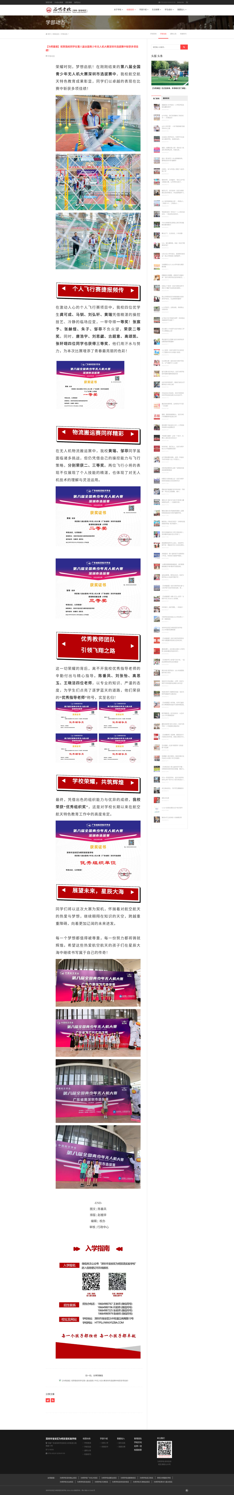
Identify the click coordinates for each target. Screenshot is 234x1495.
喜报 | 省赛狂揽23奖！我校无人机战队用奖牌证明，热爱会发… (173, 149)
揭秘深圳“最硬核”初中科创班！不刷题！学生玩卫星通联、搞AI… (173, 490)
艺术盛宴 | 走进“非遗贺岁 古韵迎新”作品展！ (172, 746)
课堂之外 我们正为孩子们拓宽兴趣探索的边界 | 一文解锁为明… (173, 501)
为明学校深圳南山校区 (68, 1478)
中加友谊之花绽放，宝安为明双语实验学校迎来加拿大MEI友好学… (173, 394)
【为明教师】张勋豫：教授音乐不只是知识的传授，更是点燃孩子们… (173, 736)
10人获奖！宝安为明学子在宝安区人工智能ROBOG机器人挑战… (173, 351)
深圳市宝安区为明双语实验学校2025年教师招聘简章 (172, 629)
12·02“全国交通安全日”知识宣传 (172, 808)
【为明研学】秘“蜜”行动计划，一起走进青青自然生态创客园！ (173, 661)
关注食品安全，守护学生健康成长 (173, 788)
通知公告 (173, 34)
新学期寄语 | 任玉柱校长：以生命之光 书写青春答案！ (173, 714)
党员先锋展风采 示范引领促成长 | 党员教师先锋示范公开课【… (173, 533)
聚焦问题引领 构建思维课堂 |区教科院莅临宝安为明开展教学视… (173, 512)
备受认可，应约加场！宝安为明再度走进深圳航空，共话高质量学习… (173, 192)
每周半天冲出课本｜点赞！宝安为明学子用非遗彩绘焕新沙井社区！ (173, 682)
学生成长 (168, 10)
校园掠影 (138, 1450)
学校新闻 (153, 34)
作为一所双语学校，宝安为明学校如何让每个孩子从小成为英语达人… (173, 779)
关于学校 (118, 10)
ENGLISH (180, 2)
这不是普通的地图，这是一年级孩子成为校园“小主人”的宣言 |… (173, 458)
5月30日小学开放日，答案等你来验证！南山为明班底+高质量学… (173, 255)
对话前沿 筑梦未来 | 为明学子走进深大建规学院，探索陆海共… (173, 138)
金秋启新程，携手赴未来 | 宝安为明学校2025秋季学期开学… (173, 576)
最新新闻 (166, 98)
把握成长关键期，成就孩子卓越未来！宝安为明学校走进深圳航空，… (173, 276)
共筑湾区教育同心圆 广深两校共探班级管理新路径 (173, 469)
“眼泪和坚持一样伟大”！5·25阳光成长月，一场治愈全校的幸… (173, 213)
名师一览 (138, 1446)
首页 (49, 34)
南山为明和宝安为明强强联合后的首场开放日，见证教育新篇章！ (173, 298)
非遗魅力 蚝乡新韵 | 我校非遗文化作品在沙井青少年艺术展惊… (173, 757)
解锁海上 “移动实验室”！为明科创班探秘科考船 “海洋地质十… (173, 523)
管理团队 (138, 1438)
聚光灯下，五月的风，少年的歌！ (173, 233)
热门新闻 (156, 98)
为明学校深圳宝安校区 (120, 1482)
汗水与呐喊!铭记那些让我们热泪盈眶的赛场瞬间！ (173, 224)
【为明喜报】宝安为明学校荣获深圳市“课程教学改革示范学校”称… (173, 639)
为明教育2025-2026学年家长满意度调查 (173, 266)
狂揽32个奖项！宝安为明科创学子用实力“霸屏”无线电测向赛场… (173, 287)
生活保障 (156, 10)
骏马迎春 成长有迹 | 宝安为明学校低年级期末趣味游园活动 (173, 373)
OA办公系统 (58, 2)
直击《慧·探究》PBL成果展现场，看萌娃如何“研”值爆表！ (173, 159)
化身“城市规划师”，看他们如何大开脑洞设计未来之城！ (173, 383)
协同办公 (77, 2)
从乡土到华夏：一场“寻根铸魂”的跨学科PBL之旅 (173, 127)
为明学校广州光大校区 (89, 1478)
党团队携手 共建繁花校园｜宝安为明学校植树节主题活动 (173, 693)
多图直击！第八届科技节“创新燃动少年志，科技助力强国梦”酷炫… (173, 555)
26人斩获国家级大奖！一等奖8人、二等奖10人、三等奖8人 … (173, 202)
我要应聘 (121, 1446)
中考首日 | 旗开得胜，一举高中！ (173, 607)
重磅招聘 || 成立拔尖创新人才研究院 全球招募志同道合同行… (173, 650)
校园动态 (130, 10)
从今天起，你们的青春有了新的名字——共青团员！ (173, 117)
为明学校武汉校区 (146, 1478)
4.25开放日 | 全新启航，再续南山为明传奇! (173, 308)
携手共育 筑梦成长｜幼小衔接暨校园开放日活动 (173, 672)
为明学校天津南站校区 (141, 1482)
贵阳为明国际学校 (164, 1478)
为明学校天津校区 (101, 1482)
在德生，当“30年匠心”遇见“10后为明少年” (173, 170)
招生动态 (121, 1443)
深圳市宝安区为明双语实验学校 (56, 1490)
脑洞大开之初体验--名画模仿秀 (172, 817)
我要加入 (181, 10)
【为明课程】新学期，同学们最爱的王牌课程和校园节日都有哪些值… (173, 704)
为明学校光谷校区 (66, 1482)
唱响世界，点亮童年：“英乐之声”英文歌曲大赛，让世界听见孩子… (173, 181)
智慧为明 (49, 2)
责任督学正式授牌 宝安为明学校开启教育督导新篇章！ (173, 341)
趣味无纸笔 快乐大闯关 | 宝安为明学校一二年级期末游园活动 (173, 725)
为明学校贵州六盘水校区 (163, 1482)
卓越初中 (104, 1446)
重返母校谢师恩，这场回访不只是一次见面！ (173, 405)
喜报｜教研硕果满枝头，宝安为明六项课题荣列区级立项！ (173, 415)
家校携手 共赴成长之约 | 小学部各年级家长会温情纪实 (173, 426)
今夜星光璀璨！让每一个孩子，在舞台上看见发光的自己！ (173, 437)
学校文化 (138, 1442)
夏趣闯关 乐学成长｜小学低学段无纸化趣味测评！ (173, 106)
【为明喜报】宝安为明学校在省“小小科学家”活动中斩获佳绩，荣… (173, 587)
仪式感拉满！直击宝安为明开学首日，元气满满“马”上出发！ (173, 362)
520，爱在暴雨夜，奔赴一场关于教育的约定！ (173, 244)
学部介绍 (143, 10)
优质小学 (104, 1443)
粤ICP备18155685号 (88, 1490)
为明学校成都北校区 (109, 1478)
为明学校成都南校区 (128, 1478)
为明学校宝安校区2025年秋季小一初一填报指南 (173, 618)
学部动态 (64, 34)
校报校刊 (183, 34)
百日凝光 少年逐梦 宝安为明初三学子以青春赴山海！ (173, 330)
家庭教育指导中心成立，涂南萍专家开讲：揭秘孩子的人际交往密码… (173, 544)
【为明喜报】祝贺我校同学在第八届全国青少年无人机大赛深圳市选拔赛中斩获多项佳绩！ (92, 48)
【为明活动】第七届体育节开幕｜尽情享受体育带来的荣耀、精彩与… (173, 768)
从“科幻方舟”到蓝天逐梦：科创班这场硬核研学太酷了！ (173, 319)
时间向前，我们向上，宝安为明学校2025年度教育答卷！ (173, 448)
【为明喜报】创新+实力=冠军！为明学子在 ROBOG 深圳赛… (173, 598)
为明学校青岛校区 (84, 1482)
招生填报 (68, 2)
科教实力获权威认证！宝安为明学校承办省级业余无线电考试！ (173, 480)
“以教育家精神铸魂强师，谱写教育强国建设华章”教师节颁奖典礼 (173, 565)
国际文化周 (165, 798)
